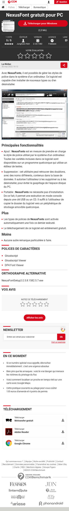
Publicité (50, 461)
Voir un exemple (58, 342)
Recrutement (8, 464)
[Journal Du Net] (50, 484)
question (63, 2)
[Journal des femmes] (18, 484)
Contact (59, 461)
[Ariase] (18, 503)
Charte (16, 467)
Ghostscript (11, 255)
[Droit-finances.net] (50, 491)
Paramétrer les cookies (46, 464)
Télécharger (24, 7)
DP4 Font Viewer (14, 265)
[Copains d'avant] (18, 497)
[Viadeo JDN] (50, 497)
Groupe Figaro (49, 467)
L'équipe (28, 461)
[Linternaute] (18, 490)
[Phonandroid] (50, 503)
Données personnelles (25, 464)
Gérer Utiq (62, 464)
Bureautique (40, 7)
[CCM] (12, 2)
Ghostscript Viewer (15, 260)
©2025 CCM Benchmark (34, 470)
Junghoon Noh (23, 44)
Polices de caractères (21, 249)
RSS (23, 467)
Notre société (39, 461)
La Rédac (6, 64)
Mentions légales (34, 467)
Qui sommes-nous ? (14, 461)
